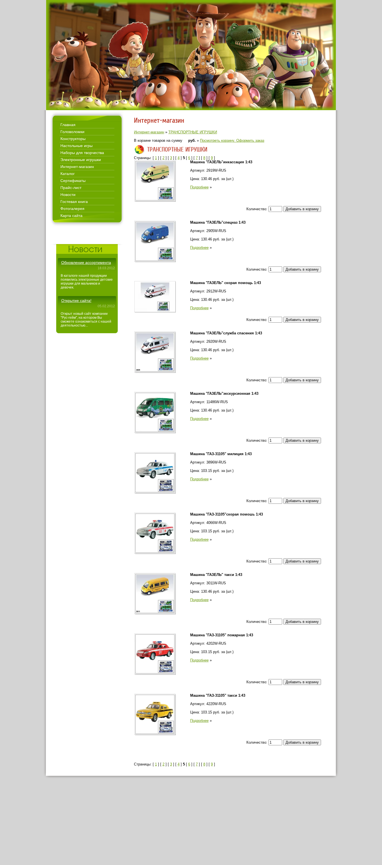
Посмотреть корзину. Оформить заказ (232, 140)
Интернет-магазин (149, 132)
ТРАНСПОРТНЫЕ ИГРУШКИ (192, 132)
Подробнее (199, 187)
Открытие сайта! (76, 300)
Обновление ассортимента (86, 262)
